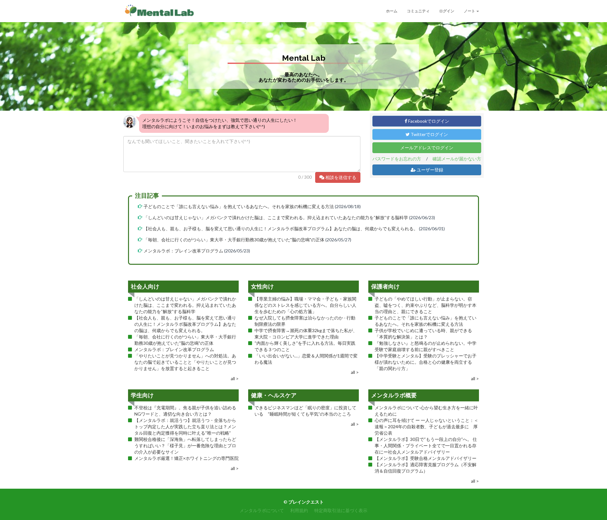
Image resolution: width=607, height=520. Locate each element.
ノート (470, 11)
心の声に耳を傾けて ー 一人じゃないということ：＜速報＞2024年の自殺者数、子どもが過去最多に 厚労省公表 (426, 427)
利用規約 (299, 510)
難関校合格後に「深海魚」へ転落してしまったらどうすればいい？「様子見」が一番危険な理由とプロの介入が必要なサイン (185, 445)
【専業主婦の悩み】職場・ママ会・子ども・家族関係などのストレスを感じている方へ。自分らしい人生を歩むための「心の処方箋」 (305, 305)
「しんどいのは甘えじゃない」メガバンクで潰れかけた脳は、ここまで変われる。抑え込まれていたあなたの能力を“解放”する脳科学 (276, 217)
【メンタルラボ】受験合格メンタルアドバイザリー (425, 458)
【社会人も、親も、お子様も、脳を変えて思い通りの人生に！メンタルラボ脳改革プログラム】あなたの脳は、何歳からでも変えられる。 (281, 228)
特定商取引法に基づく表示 (340, 510)
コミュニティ (418, 11)
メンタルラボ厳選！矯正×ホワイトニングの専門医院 (186, 458)
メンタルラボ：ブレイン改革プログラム (183, 250)
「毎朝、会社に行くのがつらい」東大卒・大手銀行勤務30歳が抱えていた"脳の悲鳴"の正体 (234, 239)
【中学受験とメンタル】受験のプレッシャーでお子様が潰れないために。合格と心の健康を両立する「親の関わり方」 (425, 362)
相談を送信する (340, 177)
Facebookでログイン (428, 121)
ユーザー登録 (429, 169)
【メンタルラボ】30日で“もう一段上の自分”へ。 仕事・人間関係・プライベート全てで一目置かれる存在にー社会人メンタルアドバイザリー (426, 445)
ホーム (391, 11)
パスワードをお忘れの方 (396, 158)
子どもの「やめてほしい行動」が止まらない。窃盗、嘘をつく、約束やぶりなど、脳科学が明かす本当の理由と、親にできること (425, 305)
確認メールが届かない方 (456, 158)
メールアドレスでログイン (426, 147)
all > (235, 378)
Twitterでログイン (429, 134)
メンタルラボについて (262, 510)
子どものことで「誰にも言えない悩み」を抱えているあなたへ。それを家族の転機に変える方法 (239, 206)
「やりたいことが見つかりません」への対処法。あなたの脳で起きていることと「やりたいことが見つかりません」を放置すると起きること (185, 362)
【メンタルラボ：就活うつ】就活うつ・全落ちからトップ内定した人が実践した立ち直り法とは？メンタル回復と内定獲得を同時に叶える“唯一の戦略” (185, 427)
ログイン (446, 11)
